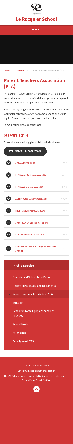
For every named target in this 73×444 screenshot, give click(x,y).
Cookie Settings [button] (43, 380)
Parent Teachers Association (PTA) (48, 70)
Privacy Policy (28, 380)
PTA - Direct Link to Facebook (25, 151)
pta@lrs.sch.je (17, 135)
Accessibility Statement (40, 376)
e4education (49, 370)
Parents (20, 70)
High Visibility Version (14, 376)
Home (7, 70)
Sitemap (60, 376)
